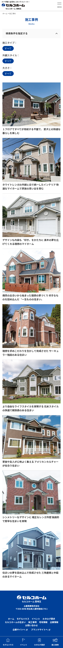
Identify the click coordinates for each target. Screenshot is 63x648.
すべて (8, 48)
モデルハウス (23, 618)
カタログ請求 (48, 618)
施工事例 (32, 622)
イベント (36, 618)
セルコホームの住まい (15, 622)
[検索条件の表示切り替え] (56, 33)
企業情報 (54, 622)
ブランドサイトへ (39, 629)
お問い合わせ (31, 625)
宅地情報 (43, 622)
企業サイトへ (19, 629)
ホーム (4, 13)
